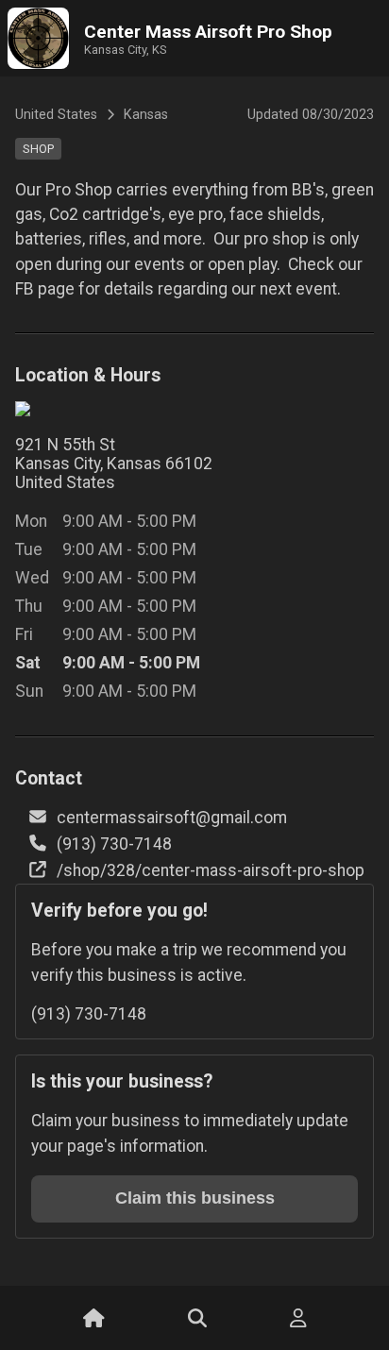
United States (56, 115)
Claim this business (195, 1198)
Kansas (146, 115)
